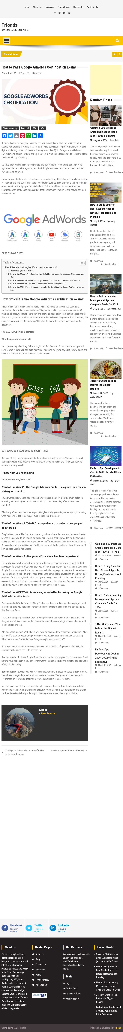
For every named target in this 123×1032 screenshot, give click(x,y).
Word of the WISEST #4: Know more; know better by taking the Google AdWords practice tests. (47, 288)
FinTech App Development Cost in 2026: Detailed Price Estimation (105, 472)
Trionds (10, 25)
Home (26, 7)
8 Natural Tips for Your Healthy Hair (67, 750)
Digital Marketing (10, 128)
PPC (34, 128)
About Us (37, 7)
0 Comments (99, 172)
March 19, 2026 (100, 393)
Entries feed (71, 988)
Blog (38, 959)
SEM (42, 128)
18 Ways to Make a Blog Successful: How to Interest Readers (24, 752)
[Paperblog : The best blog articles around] (39, 996)
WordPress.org (72, 998)
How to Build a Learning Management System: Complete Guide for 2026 (104, 300)
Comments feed (73, 993)
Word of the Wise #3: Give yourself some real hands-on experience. (38, 284)
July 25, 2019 (23, 73)
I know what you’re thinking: (21, 271)
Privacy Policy (64, 7)
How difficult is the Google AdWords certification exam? (31, 267)
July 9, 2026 (99, 221)
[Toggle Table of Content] (81, 263)
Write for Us (92, 7)
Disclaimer (49, 7)
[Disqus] (45, 798)
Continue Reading (113, 172)
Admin (38, 73)
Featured (25, 128)
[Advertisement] (106, 80)
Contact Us (78, 7)
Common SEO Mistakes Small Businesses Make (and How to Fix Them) (103, 131)
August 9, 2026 (100, 140)
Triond (118, 1027)
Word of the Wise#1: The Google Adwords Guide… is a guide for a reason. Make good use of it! (47, 275)
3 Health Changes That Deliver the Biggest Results (103, 384)
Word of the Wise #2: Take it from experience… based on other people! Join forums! (45, 280)
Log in (68, 983)
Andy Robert (96, 397)
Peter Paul (115, 308)
